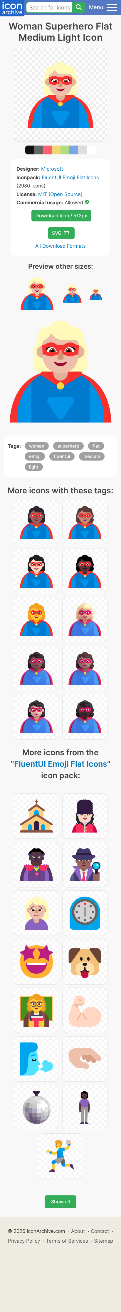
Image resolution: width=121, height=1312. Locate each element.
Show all (60, 1202)
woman (36, 446)
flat (96, 446)
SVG (56, 233)
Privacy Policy (24, 1241)
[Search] (78, 7)
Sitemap (103, 1241)
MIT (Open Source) (60, 194)
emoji (35, 456)
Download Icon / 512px (61, 215)
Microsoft (52, 169)
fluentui (62, 456)
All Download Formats (60, 246)
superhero (68, 446)
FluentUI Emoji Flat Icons (70, 177)
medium (91, 456)
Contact (100, 1231)
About (78, 1231)
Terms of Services (67, 1241)
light (33, 467)
